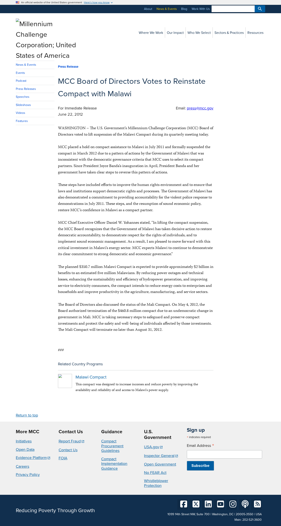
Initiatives (24, 441)
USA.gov (151, 447)
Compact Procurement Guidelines (112, 445)
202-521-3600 (252, 519)
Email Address (200, 446)
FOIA (63, 458)
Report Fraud (70, 441)
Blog (184, 9)
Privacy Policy (28, 474)
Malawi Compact (91, 377)
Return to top (27, 415)
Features (22, 121)
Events (20, 73)
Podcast (21, 80)
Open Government (160, 464)
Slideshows (23, 105)
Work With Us (201, 9)
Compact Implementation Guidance (114, 463)
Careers (22, 466)
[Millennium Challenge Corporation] (47, 55)
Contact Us (68, 450)
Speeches (22, 97)
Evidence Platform (31, 457)
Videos (20, 113)
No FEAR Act (155, 472)
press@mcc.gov (200, 108)
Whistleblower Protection (156, 483)
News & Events (167, 9)
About (148, 9)
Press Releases (26, 89)
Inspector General (159, 455)
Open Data (25, 449)
